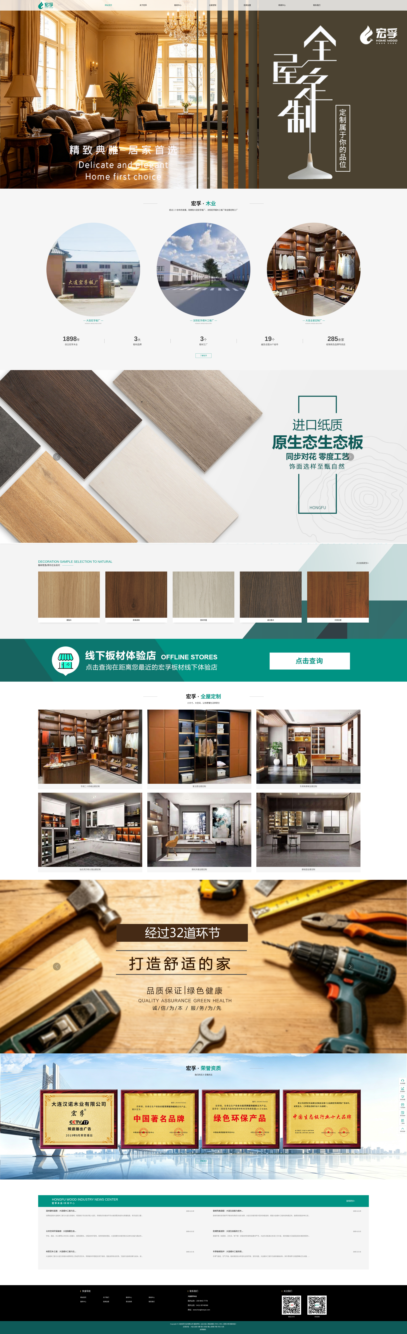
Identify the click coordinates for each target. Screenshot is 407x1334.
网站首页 (108, 5)
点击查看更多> (362, 563)
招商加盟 (247, 5)
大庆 (222, 1327)
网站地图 (211, 1324)
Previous (57, 457)
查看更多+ (350, 1201)
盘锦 (212, 1327)
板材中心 (177, 5)
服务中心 (83, 1301)
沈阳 (195, 1327)
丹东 (219, 1327)
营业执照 (129, 1301)
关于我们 (106, 1297)
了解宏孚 (203, 355)
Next (350, 457)
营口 (202, 1327)
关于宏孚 (143, 5)
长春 (198, 1327)
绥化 (205, 1327)
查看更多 (203, 1161)
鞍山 (209, 1327)
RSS (216, 1324)
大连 (192, 1327)
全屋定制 (212, 5)
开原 (215, 1327)
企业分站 (203, 1324)
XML (220, 1324)
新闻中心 (282, 5)
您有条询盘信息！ (230, 1324)
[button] (199, 178)
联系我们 (316, 5)
